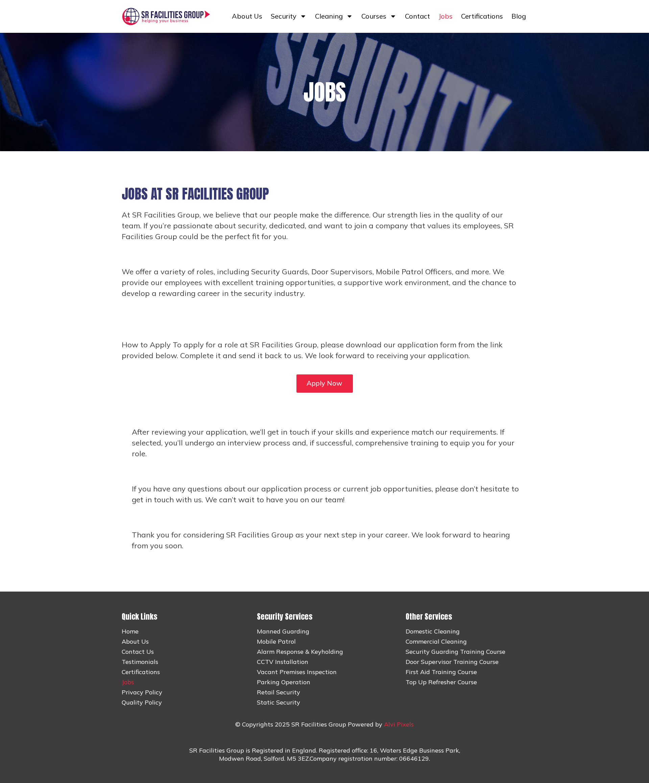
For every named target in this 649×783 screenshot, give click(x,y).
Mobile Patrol (276, 641)
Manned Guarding (283, 631)
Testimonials (140, 662)
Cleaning (329, 16)
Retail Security (278, 692)
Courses (373, 16)
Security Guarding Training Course (455, 651)
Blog (518, 16)
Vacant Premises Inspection (297, 672)
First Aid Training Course (441, 672)
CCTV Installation (282, 662)
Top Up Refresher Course (441, 682)
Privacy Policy (142, 692)
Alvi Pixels (399, 724)
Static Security (278, 702)
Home (130, 631)
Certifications (482, 16)
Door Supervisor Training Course (452, 662)
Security (283, 16)
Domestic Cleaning (433, 631)
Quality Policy (142, 702)
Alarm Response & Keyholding (300, 651)
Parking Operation (283, 682)
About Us (247, 16)
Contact (417, 16)
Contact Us (138, 651)
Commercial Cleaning (436, 641)
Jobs (445, 16)
